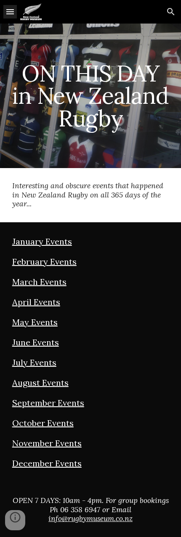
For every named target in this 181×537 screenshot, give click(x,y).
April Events (36, 302)
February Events (44, 261)
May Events (35, 322)
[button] (10, 11)
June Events (35, 342)
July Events (34, 362)
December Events (47, 463)
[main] (91, 96)
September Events (48, 402)
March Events (39, 281)
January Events (42, 241)
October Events (43, 423)
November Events (47, 443)
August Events (40, 382)
